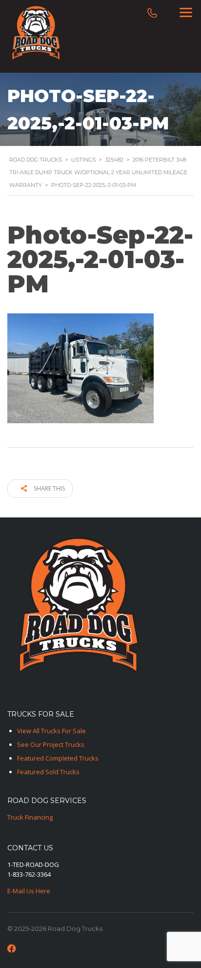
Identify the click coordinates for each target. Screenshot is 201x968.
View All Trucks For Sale (51, 730)
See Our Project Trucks (50, 744)
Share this (48, 488)
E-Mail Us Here (28, 890)
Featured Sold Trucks (48, 771)
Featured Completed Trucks (58, 758)
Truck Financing (30, 817)
